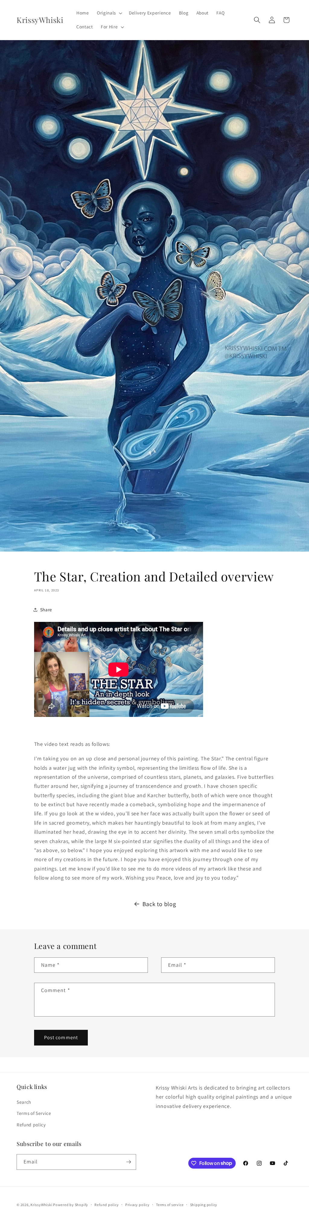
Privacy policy (137, 1204)
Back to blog (159, 904)
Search (24, 1102)
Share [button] (46, 609)
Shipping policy (204, 1204)
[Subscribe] (128, 1162)
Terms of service (169, 1204)
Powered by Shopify (70, 1204)
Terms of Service (34, 1113)
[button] (109, 13)
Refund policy (31, 1125)
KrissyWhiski (41, 1204)
